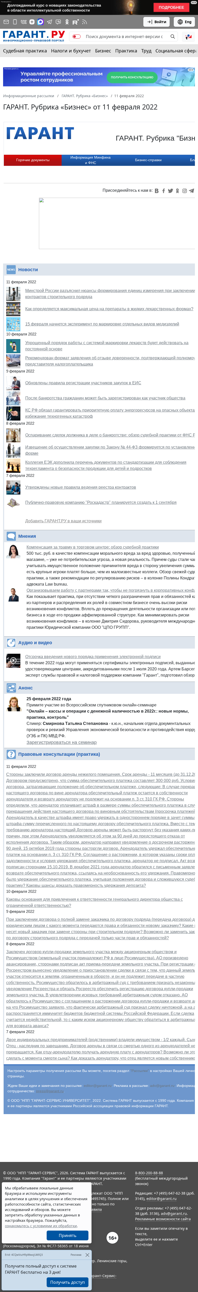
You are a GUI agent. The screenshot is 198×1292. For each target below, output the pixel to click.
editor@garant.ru (98, 1086)
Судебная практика (25, 51)
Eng (188, 21)
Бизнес (103, 51)
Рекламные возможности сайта (163, 1218)
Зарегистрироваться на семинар (62, 742)
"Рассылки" (139, 1071)
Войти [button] (160, 21)
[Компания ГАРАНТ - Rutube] (76, 22)
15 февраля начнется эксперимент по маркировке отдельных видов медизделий (102, 324)
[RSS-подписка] (84, 22)
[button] (188, 36)
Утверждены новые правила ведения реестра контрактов (80, 487)
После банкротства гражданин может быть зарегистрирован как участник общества (105, 398)
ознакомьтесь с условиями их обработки (41, 1225)
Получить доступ (67, 1282)
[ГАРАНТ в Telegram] (49, 22)
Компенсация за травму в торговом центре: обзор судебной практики (93, 547)
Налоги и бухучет (71, 51)
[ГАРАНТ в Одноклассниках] (67, 22)
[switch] (76, 36)
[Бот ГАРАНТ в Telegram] (58, 22)
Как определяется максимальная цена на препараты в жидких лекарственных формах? (109, 309)
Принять (68, 1235)
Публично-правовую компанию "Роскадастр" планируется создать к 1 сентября (101, 502)
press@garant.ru (50, 1091)
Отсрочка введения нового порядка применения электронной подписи (93, 656)
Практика (126, 51)
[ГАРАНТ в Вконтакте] (24, 22)
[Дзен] (32, 21)
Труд (146, 51)
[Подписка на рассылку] (6, 22)
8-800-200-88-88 (149, 1172)
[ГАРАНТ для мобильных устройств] (15, 22)
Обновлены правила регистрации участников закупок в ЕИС (83, 383)
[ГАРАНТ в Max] (40, 22)
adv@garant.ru (162, 1086)
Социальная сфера (176, 51)
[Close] (87, 1255)
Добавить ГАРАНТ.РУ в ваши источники (63, 521)
